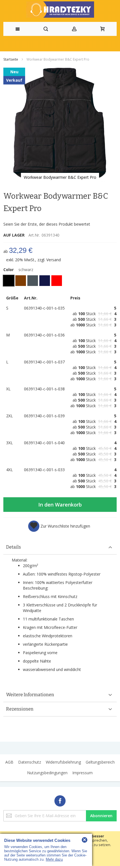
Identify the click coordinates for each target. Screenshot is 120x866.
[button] (59, 526)
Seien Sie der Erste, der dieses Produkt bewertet (46, 224)
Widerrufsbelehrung (63, 762)
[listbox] (60, 281)
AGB (9, 762)
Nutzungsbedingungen (47, 772)
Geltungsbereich (100, 762)
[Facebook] (60, 800)
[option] (8, 280)
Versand (53, 259)
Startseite (11, 59)
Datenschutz (29, 762)
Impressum (82, 772)
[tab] (60, 547)
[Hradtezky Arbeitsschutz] (60, 9)
